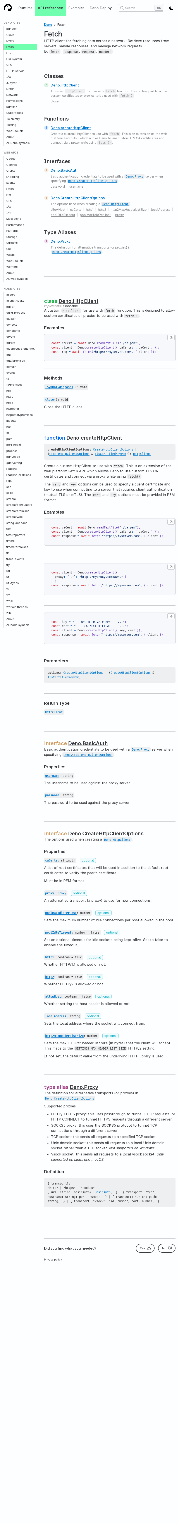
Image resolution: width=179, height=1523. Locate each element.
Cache (10, 158)
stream (11, 499)
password (58, 186)
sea (8, 487)
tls (7, 552)
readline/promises (18, 475)
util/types (12, 583)
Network (12, 95)
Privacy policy (53, 1259)
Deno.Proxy (61, 241)
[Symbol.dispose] (59, 387)
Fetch (10, 46)
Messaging (13, 218)
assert (10, 294)
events (10, 372)
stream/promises (17, 511)
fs (7, 378)
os (8, 432)
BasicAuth (102, 1192)
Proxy (61, 893)
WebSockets (15, 131)
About (10, 136)
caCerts (75, 209)
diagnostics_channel (20, 348)
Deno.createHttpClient (71, 128)
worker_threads (17, 607)
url (8, 571)
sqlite (10, 492)
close (55, 101)
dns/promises (15, 360)
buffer (10, 306)
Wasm (10, 254)
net (8, 426)
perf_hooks (14, 444)
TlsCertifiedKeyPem (110, 454)
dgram (10, 342)
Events (10, 182)
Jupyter (11, 83)
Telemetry (13, 119)
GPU (9, 64)
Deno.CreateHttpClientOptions (78, 198)
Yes (142, 1248)
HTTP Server (15, 71)
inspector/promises (19, 414)
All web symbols (17, 278)
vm (8, 595)
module (11, 420)
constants (13, 330)
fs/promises (14, 384)
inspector (12, 408)
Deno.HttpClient (65, 85)
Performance (15, 224)
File (8, 194)
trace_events (15, 559)
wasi (9, 601)
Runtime (25, 8)
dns (8, 354)
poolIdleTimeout (63, 215)
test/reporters (15, 535)
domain (11, 366)
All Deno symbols (18, 143)
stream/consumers (19, 504)
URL (9, 248)
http (9, 390)
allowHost (58, 209)
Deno (48, 24)
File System (14, 58)
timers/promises (17, 547)
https (9, 402)
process (11, 450)
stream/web (14, 516)
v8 (8, 589)
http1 (89, 209)
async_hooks (15, 300)
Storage (11, 236)
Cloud (10, 34)
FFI (8, 52)
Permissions (14, 100)
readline (11, 468)
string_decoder (16, 523)
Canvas (11, 164)
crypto (10, 336)
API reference (50, 8)
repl (9, 480)
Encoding (12, 176)
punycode (13, 456)
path (9, 438)
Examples (76, 8)
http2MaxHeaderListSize (128, 209)
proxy (119, 215)
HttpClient (142, 454)
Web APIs (11, 152)
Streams (12, 242)
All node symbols (17, 625)
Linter (10, 88)
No (164, 1248)
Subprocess (14, 112)
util (8, 576)
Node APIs (11, 288)
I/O (8, 76)
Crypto (10, 170)
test (8, 528)
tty (8, 564)
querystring (14, 462)
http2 (9, 396)
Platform (12, 230)
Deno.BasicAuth (65, 170)
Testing (11, 124)
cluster (11, 318)
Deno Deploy (101, 8)
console (11, 324)
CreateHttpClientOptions (113, 449)
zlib (8, 613)
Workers (12, 266)
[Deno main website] (7, 7)
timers (10, 540)
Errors (10, 40)
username (76, 186)
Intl (8, 212)
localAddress (160, 209)
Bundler (11, 28)
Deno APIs (11, 22)
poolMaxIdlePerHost (95, 215)
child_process (15, 312)
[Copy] (171, 337)
